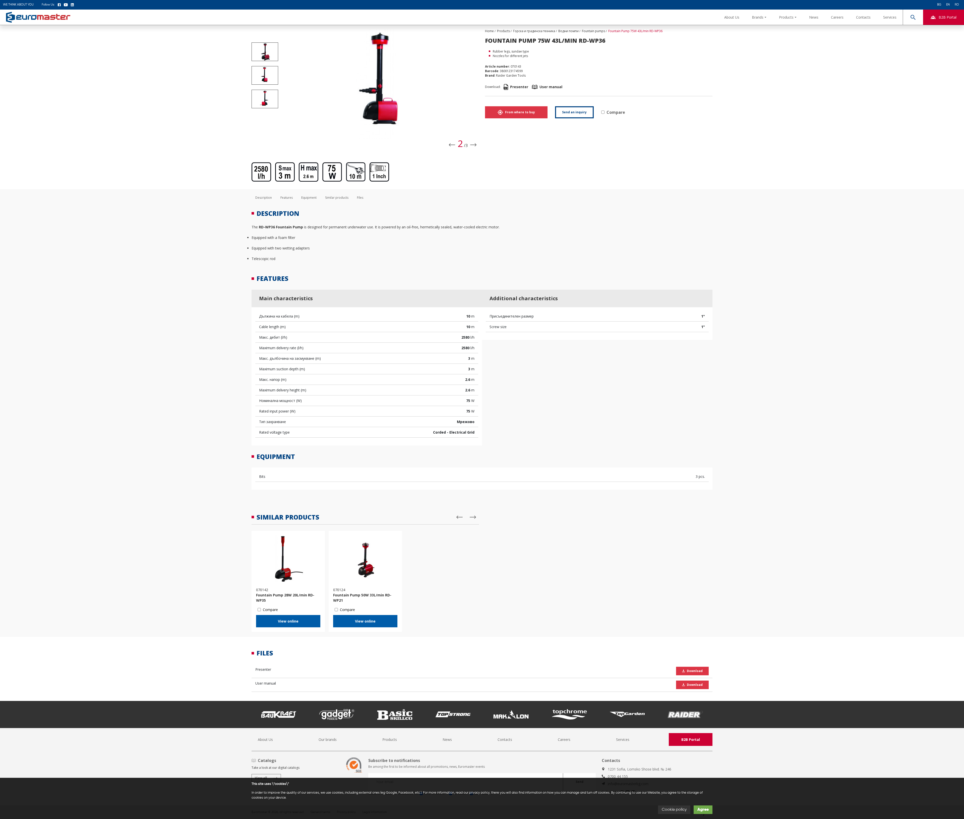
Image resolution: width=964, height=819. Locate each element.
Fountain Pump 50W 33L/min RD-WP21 (362, 598)
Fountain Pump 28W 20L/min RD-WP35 (285, 598)
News (813, 17)
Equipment (309, 197)
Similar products (336, 197)
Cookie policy (674, 810)
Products (389, 739)
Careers (837, 17)
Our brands (328, 739)
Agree (703, 810)
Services (889, 17)
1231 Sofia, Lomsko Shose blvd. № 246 (639, 769)
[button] (759, 17)
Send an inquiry (574, 112)
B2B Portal (690, 739)
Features (286, 197)
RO (957, 4)
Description (263, 197)
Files (360, 197)
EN (948, 4)
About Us (731, 17)
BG (939, 4)
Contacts (863, 17)
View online (288, 621)
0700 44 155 (618, 776)
